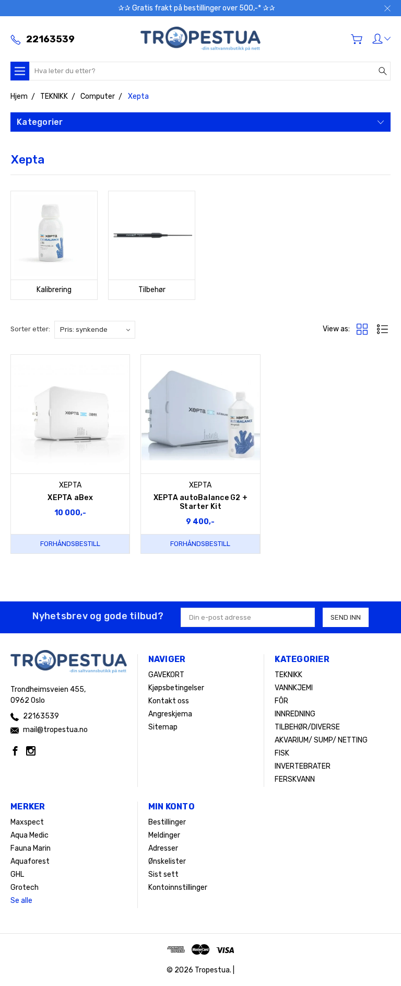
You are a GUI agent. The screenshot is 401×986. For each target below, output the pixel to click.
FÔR (281, 701)
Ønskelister (167, 861)
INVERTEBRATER (303, 766)
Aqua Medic (29, 835)
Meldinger (164, 835)
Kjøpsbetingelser (176, 687)
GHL (17, 874)
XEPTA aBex (70, 497)
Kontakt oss (168, 701)
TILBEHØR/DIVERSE (307, 727)
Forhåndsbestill (70, 544)
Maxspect (27, 822)
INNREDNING (295, 714)
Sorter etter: (30, 329)
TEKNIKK (288, 674)
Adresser (163, 848)
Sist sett (163, 874)
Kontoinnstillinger (177, 887)
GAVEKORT (166, 674)
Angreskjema (170, 714)
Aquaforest (30, 861)
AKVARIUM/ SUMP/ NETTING (321, 740)
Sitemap (163, 727)
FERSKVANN (295, 779)
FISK (282, 753)
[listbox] (94, 330)
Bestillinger (167, 822)
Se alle (21, 900)
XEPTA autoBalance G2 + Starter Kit (201, 502)
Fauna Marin (30, 848)
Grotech (24, 887)
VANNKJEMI (294, 687)
